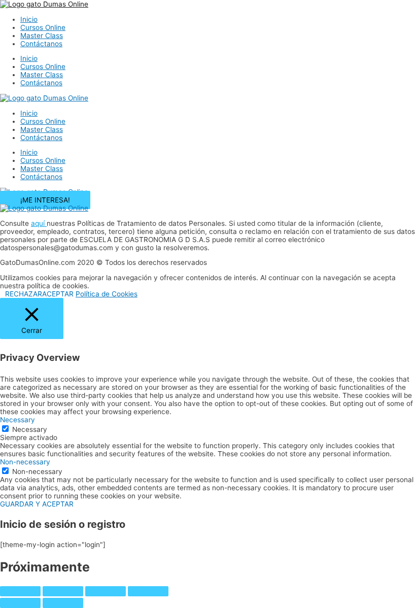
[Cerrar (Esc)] (148, 591)
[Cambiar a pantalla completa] (63, 591)
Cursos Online (42, 27)
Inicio (29, 19)
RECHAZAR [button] (23, 294)
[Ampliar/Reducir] (20, 591)
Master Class (41, 35)
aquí (39, 223)
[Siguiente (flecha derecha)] (63, 603)
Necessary (29, 429)
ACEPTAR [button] (58, 294)
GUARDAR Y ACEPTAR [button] (37, 504)
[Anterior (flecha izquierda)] (20, 603)
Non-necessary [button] (25, 462)
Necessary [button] (17, 420)
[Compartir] (105, 591)
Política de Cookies (106, 294)
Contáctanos (41, 44)
